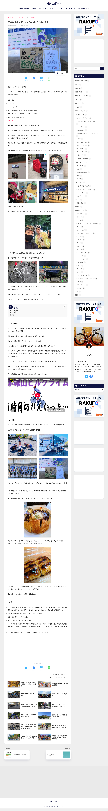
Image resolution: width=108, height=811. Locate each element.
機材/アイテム (43, 8)
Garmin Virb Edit (82, 81)
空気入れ (80, 288)
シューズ (80, 236)
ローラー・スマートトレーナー (87, 278)
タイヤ (80, 243)
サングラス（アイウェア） (85, 233)
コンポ (80, 220)
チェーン (80, 246)
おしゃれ (79, 103)
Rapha (78, 88)
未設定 (78, 206)
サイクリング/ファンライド (86, 189)
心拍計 (80, 282)
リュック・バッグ (83, 275)
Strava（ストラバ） (83, 96)
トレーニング (53, 8)
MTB (77, 84)
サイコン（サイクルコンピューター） (88, 223)
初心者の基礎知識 (24, 8)
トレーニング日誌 (83, 142)
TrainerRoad (81, 130)
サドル (80, 226)
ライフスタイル (70, 8)
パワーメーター (82, 259)
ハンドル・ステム (83, 252)
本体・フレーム (82, 285)
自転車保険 (81, 203)
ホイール (80, 269)
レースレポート (63, 674)
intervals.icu (81, 127)
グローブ (80, 217)
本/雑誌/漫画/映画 (83, 172)
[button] (64, 306)
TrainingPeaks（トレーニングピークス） (89, 134)
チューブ (80, 249)
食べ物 (80, 179)
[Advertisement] (38, 647)
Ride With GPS (81, 92)
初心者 (78, 199)
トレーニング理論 (83, 145)
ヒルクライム (81, 148)
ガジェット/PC (81, 111)
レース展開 (14, 311)
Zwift (78, 99)
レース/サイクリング (83, 8)
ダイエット (81, 166)
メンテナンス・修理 (82, 159)
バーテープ (81, 256)
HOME (55, 801)
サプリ (80, 139)
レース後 (13, 313)
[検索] (102, 68)
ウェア (62, 8)
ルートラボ (79, 182)
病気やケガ (81, 155)
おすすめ (34, 8)
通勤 (79, 175)
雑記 (77, 295)
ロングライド (81, 196)
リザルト (10, 121)
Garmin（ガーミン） (84, 118)
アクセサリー (81, 214)
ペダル (80, 265)
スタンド (80, 239)
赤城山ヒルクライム (62, 677)
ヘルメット (81, 262)
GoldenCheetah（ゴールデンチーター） (88, 122)
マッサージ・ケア (83, 152)
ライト (80, 272)
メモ (12, 315)
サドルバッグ (81, 230)
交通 (79, 169)
